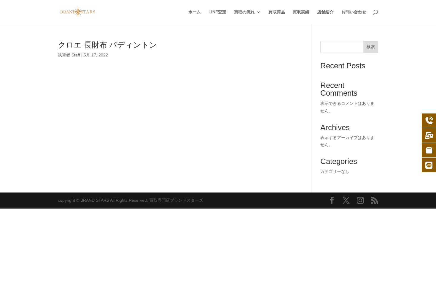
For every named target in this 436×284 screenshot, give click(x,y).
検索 (371, 46)
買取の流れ (244, 12)
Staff (75, 55)
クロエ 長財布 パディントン (107, 44)
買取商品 (276, 12)
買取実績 (301, 12)
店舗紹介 (325, 12)
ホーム (194, 12)
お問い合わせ (353, 12)
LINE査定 (217, 12)
